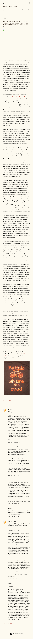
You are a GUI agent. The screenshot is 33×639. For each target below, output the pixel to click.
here (19, 58)
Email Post (9, 400)
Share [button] (4, 400)
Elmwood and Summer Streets (20, 97)
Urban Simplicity (10, 6)
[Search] (29, 2)
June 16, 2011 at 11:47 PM (13, 475)
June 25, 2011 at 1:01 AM (13, 578)
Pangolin (10, 521)
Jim (9, 409)
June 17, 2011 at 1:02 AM (13, 503)
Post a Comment (7, 623)
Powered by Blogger (18, 633)
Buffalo (22, 309)
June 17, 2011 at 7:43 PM (13, 516)
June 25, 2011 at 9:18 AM (13, 619)
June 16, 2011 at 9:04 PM (14, 442)
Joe (9, 508)
